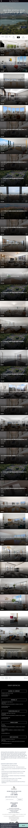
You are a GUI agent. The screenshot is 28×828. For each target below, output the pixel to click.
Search (23, 27)
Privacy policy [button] (8, 827)
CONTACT (14, 804)
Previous (2, 36)
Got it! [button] (23, 825)
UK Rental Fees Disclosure (14, 820)
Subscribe (20, 799)
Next (9, 36)
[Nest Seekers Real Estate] (14, 1)
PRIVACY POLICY (14, 806)
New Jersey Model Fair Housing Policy (14, 818)
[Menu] (1, 1)
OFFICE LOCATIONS (14, 803)
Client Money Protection (14, 819)
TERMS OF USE (14, 805)
